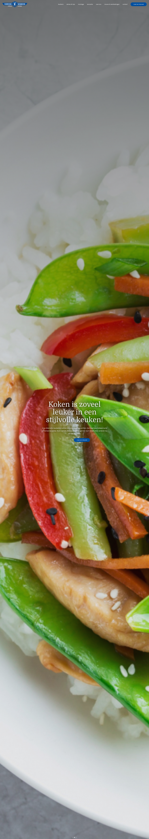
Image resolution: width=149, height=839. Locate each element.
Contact (125, 4)
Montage (81, 4)
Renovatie (90, 4)
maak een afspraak (82, 433)
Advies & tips (71, 4)
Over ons (98, 4)
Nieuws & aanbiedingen (112, 4)
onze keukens (66, 433)
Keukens (60, 4)
